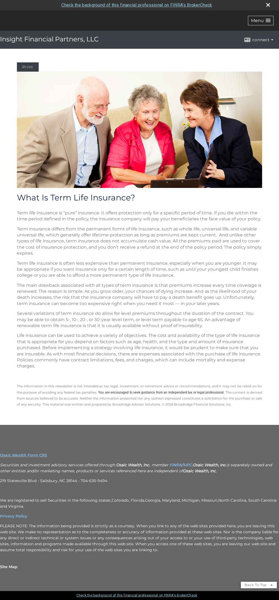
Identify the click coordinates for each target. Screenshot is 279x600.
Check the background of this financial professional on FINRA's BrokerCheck (136, 5)
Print (27, 67)
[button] (261, 20)
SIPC (187, 464)
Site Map (8, 566)
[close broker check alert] (268, 5)
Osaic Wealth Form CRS (23, 455)
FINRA (175, 464)
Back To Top (256, 585)
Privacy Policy (13, 516)
